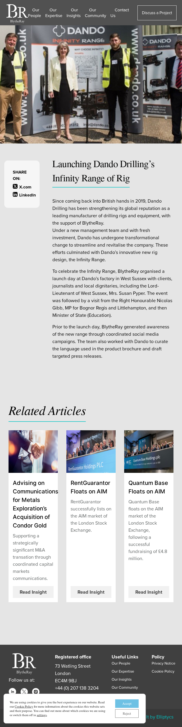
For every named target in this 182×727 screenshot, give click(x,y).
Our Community (95, 13)
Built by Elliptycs (156, 716)
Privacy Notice (163, 663)
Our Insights (74, 13)
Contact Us (119, 13)
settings (42, 715)
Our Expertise (53, 13)
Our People (34, 13)
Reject (127, 713)
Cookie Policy (163, 671)
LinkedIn (25, 195)
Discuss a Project (157, 13)
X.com (25, 187)
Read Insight (33, 592)
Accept (127, 703)
